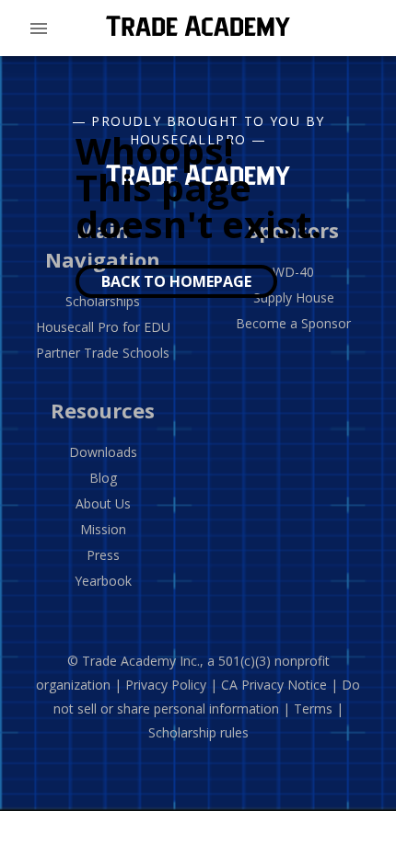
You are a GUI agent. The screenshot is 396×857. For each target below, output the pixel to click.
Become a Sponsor (293, 323)
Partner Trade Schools (102, 352)
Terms (313, 708)
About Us (103, 503)
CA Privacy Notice (274, 684)
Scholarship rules (198, 732)
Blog (103, 477)
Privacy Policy (165, 684)
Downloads (103, 452)
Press (103, 555)
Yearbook (103, 580)
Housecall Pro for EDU (103, 327)
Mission (103, 529)
